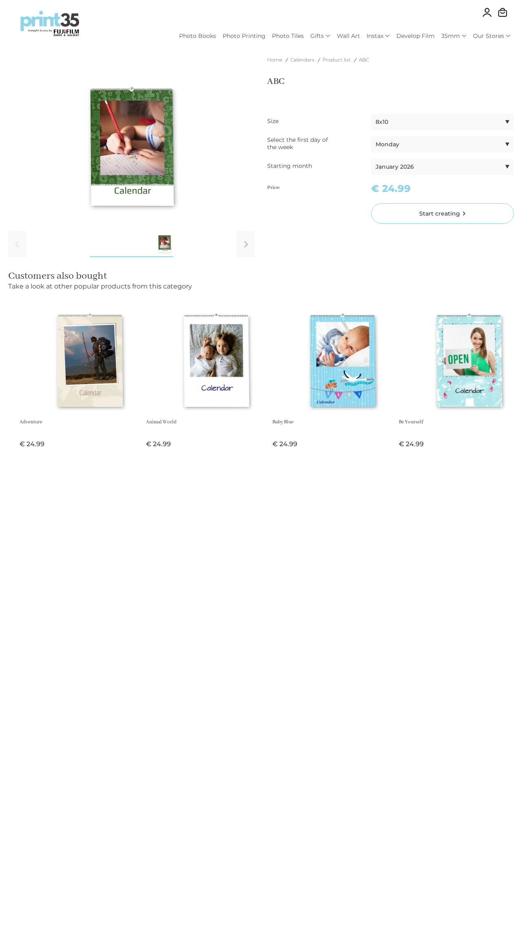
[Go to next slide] (246, 244)
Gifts (317, 36)
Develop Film (415, 36)
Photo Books (197, 36)
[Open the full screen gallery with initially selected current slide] (131, 148)
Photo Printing (244, 36)
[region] (131, 170)
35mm (450, 36)
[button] (442, 122)
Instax (375, 36)
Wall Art (348, 36)
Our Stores (488, 36)
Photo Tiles (288, 36)
